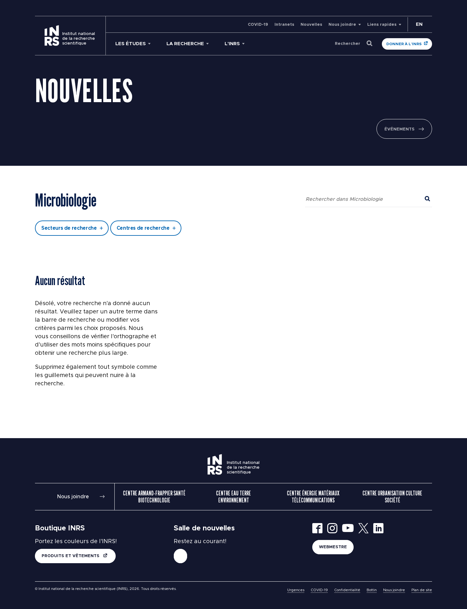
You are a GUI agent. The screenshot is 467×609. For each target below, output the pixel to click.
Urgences (295, 590)
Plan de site (421, 590)
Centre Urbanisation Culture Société (392, 496)
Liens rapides (381, 25)
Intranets (284, 25)
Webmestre (333, 547)
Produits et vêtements (71, 556)
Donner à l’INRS (404, 44)
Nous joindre (342, 25)
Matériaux (177, 179)
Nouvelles (311, 25)
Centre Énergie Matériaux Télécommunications (313, 496)
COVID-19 (258, 25)
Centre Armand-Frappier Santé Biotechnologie (154, 496)
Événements (399, 129)
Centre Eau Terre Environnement (233, 496)
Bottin (372, 590)
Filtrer (233, 205)
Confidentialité (347, 590)
